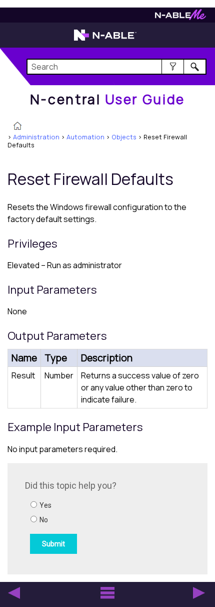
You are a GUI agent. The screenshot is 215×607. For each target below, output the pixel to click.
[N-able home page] (105, 39)
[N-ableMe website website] (180, 17)
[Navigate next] (199, 592)
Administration (36, 136)
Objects (124, 136)
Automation (85, 136)
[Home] (18, 126)
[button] (173, 67)
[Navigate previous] (14, 592)
